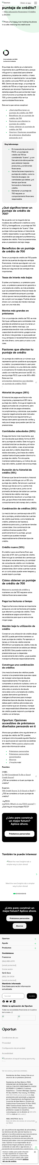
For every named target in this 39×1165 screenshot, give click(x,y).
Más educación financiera (15, 12)
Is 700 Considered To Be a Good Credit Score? (16, 776)
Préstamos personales (19, 751)
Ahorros (12, 759)
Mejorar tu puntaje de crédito (15, 589)
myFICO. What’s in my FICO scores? (18, 804)
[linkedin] (14, 1001)
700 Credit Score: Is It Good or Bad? (18, 791)
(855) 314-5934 (8, 976)
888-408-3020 (11, 1095)
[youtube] (7, 1001)
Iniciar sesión (7, 969)
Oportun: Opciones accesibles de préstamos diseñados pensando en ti (22, 135)
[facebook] (3, 1001)
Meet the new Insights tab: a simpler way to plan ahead (20, 884)
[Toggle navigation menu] (35, 3)
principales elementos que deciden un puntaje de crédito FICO (17, 382)
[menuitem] (19, 1037)
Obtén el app (25, 3)
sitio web (21, 1114)
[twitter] (10, 1001)
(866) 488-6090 (8, 961)
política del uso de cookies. (15, 1160)
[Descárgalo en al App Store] (10, 1017)
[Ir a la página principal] (8, 2)
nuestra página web (25, 743)
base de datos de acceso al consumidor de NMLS (20, 1122)
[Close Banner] (35, 1152)
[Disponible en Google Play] (27, 1017)
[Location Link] (36, 1147)
